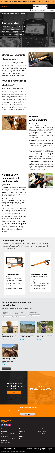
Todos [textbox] (4, 316)
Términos (35, 448)
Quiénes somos (22, 429)
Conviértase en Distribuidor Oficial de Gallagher (9, 439)
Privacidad (29, 448)
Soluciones (17, 13)
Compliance (23, 13)
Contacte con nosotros (24, 434)
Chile (50, 450)
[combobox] (7, 316)
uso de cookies (24, 3)
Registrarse (36, 6)
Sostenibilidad (41, 429)
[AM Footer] (2, 425)
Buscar (14, 392)
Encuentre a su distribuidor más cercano (43, 10)
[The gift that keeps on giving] (45, 327)
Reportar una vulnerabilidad (7, 434)
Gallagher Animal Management (8, 13)
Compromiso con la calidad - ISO (45, 448)
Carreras (21, 436)
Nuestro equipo (22, 431)
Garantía (3, 429)
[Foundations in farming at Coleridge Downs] (27, 327)
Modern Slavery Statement (42, 450)
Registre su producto (6, 442)
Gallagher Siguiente (42, 434)
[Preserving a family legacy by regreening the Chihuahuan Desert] (10, 350)
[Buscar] (49, 6)
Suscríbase (27, 414)
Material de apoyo (5, 431)
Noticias (21, 438)
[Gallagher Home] (6, 421)
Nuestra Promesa (42, 431)
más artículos (6, 368)
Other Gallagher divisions (7, 448)
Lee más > (4, 340)
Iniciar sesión (44, 6)
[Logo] (5, 6)
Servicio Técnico (4, 436)
